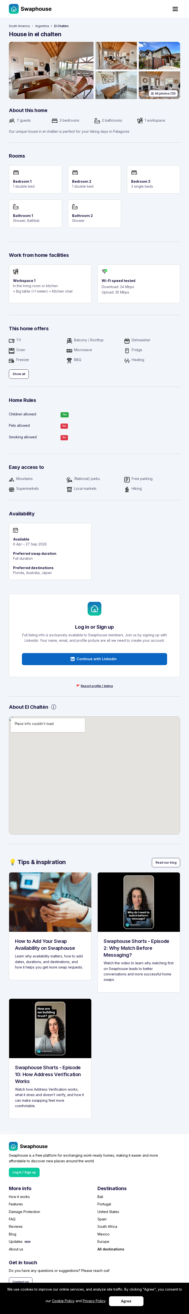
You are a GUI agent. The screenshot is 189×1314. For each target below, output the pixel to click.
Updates (16, 1241)
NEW (28, 1241)
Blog (12, 1234)
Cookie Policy (63, 1301)
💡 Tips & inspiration (37, 862)
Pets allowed (19, 425)
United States (108, 1212)
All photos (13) (165, 93)
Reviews (16, 1226)
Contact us (21, 1282)
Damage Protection (24, 1212)
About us (16, 1249)
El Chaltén (61, 26)
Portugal (104, 1204)
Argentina (42, 26)
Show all (19, 374)
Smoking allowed (23, 437)
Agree (126, 1301)
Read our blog (166, 862)
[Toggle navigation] (175, 9)
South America (19, 26)
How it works (19, 1197)
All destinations (110, 1249)
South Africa (107, 1226)
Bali (100, 1197)
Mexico (103, 1234)
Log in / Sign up (24, 1172)
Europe (103, 1241)
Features (16, 1204)
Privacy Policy (94, 1301)
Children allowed (22, 414)
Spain (102, 1219)
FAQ (12, 1219)
